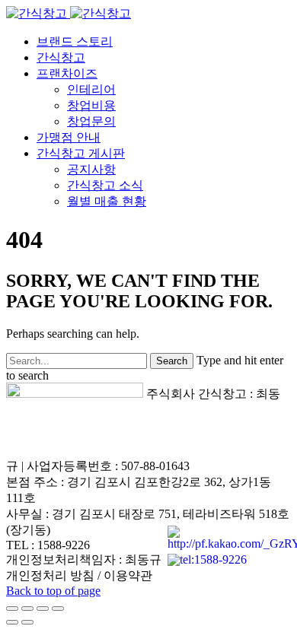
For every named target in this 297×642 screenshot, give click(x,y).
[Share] (27, 608)
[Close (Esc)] (12, 608)
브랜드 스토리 (75, 41)
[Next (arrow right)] (27, 622)
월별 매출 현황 (106, 201)
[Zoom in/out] (58, 608)
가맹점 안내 (69, 137)
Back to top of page (53, 590)
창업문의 (91, 121)
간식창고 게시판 (81, 153)
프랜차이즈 (67, 73)
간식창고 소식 (105, 185)
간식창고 (61, 57)
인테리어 (91, 89)
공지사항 (91, 169)
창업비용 (91, 105)
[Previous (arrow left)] (12, 622)
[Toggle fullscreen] (43, 608)
